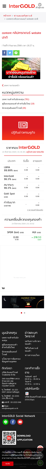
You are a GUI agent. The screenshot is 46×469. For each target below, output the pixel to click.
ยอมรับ (7, 463)
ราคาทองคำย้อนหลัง (35, 210)
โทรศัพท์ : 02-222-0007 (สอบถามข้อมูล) (10, 391)
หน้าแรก (7, 16)
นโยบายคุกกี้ (35, 458)
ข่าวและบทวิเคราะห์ (23, 16)
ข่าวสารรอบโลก (32, 355)
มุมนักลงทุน (9, 332)
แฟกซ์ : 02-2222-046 (12, 402)
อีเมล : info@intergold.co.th (10, 407)
